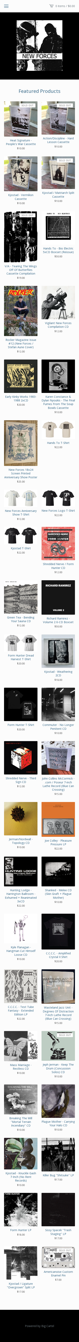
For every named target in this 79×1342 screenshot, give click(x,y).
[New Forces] (39, 45)
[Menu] (6, 6)
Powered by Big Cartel (39, 1326)
